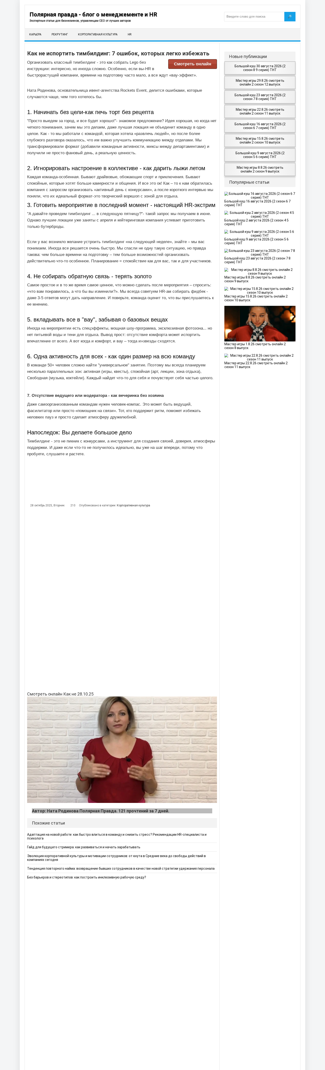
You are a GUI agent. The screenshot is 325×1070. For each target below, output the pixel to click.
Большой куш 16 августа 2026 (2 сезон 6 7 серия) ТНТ (260, 126)
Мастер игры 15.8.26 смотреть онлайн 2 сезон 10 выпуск (260, 140)
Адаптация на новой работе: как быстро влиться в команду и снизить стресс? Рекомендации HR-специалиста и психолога (117, 836)
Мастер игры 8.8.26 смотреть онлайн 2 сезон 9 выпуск (260, 169)
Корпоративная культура (98, 34)
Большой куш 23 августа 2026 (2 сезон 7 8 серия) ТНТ (260, 97)
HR (130, 34)
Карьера (35, 34)
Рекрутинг (60, 34)
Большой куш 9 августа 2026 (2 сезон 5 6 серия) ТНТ (260, 155)
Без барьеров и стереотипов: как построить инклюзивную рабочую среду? (86, 877)
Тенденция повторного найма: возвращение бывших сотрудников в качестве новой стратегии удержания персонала (121, 868)
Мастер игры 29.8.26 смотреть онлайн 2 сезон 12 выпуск (260, 82)
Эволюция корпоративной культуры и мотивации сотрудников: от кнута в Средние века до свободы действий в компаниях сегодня (116, 858)
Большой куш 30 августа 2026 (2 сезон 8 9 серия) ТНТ (260, 68)
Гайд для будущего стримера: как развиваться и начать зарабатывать (83, 847)
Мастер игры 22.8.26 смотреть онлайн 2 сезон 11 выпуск (260, 111)
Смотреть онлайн (192, 64)
